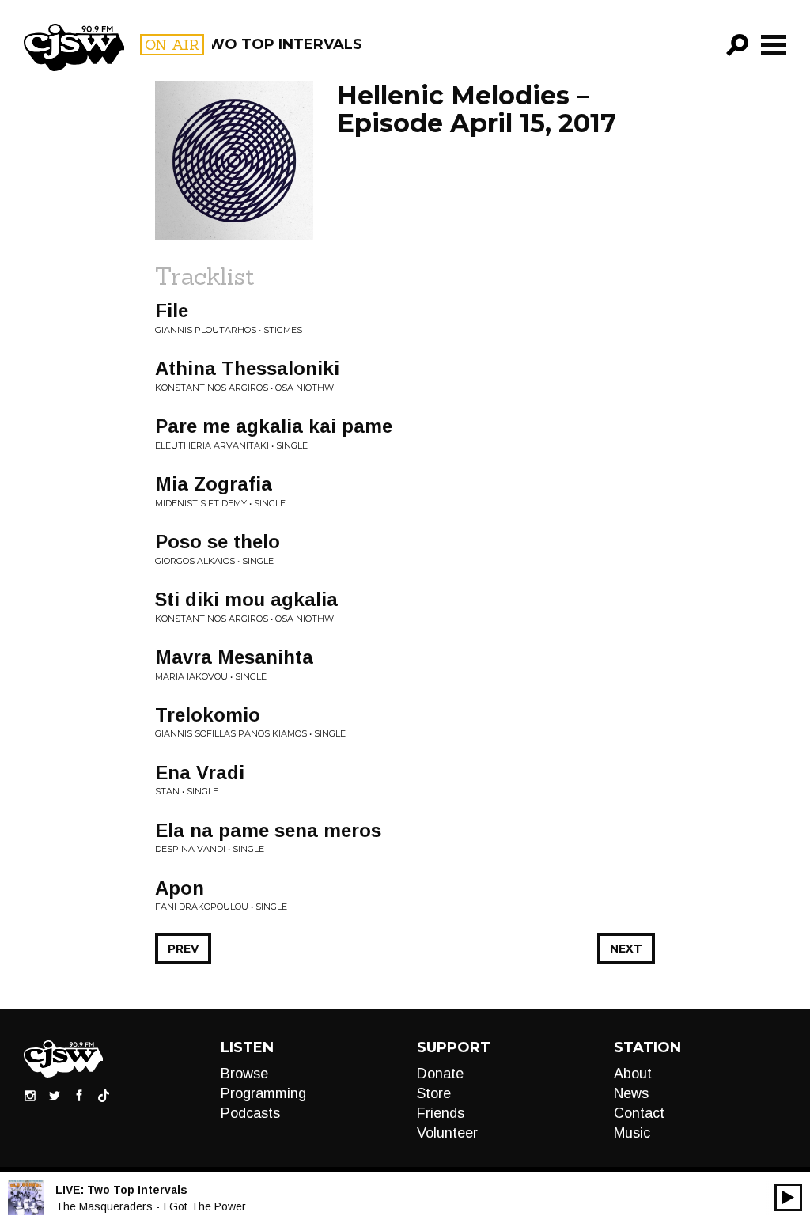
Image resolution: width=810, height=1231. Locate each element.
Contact (639, 1113)
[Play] (788, 1197)
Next (626, 948)
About (633, 1073)
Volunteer (447, 1133)
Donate (440, 1073)
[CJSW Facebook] (79, 1095)
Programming (263, 1093)
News (631, 1093)
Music (632, 1133)
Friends (440, 1113)
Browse (244, 1073)
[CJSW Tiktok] (103, 1095)
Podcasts (250, 1113)
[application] (788, 1197)
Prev (183, 948)
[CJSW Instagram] (30, 1095)
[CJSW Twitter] (54, 1095)
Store (434, 1093)
